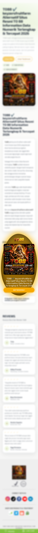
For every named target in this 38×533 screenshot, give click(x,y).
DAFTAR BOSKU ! (19, 292)
